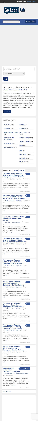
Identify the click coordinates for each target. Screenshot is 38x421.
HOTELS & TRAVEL (24, 141)
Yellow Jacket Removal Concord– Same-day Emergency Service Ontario (13, 305)
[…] (12, 232)
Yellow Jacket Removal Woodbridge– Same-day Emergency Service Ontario (13, 326)
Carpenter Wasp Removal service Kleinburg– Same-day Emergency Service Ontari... (15, 240)
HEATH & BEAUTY (24, 132)
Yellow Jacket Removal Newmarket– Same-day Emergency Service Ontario (13, 261)
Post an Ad (30, 21)
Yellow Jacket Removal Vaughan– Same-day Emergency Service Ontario (13, 283)
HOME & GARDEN (24, 138)
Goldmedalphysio (16, 222)
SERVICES (22, 158)
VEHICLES (22, 162)
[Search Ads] (5, 79)
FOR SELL (22, 128)
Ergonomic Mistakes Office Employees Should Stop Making (13, 218)
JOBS (21, 145)
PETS (21, 151)
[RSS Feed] (3, 1)
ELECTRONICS (8, 143)
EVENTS (21, 125)
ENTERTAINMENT (9, 147)
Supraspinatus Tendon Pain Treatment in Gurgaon (11, 369)
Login (33, 1)
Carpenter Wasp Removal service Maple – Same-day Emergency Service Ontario (13, 175)
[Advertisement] (19, 45)
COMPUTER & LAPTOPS (11, 132)
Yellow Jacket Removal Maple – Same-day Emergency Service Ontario (13, 348)
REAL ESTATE (23, 154)
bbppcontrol (18, 179)
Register (29, 1)
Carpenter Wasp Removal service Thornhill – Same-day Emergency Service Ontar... (15, 196)
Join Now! (7, 111)
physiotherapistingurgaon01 (22, 373)
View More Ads (7, 392)
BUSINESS (7, 125)
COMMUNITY (7, 128)
